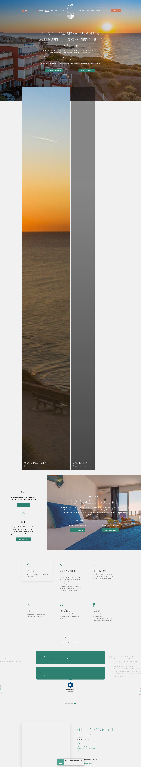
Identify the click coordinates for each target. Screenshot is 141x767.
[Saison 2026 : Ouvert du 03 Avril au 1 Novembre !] (83, 278)
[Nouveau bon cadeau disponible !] (46, 278)
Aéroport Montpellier (83, 751)
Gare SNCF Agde (82, 746)
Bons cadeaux (27, 460)
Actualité (75, 460)
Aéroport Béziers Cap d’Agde (86, 748)
